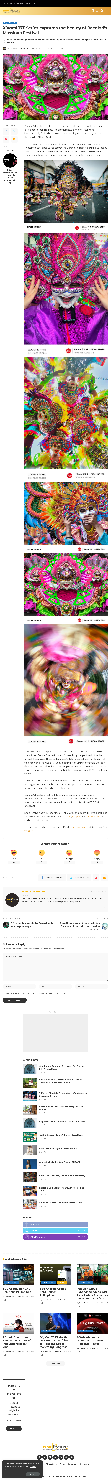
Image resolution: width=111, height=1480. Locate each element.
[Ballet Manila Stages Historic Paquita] (30, 1150)
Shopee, (76, 816)
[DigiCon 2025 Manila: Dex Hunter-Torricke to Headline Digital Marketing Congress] (55, 1323)
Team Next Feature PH (19, 48)
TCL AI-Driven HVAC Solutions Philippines (17, 1290)
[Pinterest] (6, 139)
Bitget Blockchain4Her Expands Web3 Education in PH (10, 176)
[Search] (101, 11)
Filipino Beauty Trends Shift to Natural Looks (62, 1121)
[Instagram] (55, 1237)
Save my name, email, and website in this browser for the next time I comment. (36, 993)
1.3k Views (59, 48)
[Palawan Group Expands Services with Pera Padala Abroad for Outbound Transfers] (92, 1274)
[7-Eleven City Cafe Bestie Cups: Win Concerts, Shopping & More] (30, 1096)
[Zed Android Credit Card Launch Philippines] (55, 1274)
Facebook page (77, 827)
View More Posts (95, 892)
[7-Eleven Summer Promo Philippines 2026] (30, 1204)
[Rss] (71, 1457)
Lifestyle (61, 1282)
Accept (33, 1474)
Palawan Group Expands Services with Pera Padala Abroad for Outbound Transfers (92, 1293)
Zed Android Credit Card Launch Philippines (53, 1292)
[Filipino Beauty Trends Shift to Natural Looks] (30, 1123)
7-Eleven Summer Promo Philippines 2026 (60, 1203)
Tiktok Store (93, 816)
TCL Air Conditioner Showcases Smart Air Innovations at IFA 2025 (17, 1342)
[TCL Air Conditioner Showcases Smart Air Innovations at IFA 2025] (18, 1323)
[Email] (14, 139)
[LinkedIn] (60, 1457)
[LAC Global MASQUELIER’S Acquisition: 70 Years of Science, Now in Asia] (30, 1083)
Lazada (67, 816)
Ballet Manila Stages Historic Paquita (58, 1148)
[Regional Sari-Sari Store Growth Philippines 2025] (30, 1191)
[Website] (104, 908)
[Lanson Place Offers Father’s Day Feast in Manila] (30, 1110)
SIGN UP (14, 1429)
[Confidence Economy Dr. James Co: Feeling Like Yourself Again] (30, 1069)
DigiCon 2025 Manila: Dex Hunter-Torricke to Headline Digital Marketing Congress (54, 1342)
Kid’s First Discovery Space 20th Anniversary (62, 1175)
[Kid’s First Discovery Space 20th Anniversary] (30, 1177)
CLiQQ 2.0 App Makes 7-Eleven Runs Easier (61, 1135)
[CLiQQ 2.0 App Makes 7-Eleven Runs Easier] (30, 1137)
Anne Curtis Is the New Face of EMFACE (59, 1162)
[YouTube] (66, 1457)
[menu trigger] (106, 11)
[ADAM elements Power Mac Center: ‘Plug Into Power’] (92, 1323)
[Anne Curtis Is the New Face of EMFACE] (30, 1164)
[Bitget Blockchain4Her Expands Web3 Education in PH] (10, 160)
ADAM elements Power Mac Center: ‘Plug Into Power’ (90, 1340)
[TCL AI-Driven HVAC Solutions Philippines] (18, 1274)
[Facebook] (6, 131)
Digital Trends (10, 23)
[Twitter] (14, 131)
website (28, 831)
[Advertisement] (55, 1033)
